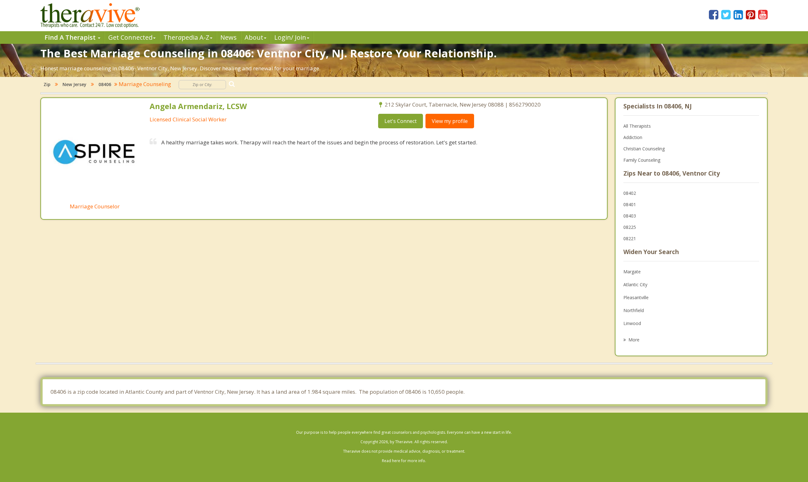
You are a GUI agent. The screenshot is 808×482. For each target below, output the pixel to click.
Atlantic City (635, 284)
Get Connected (130, 37)
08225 (629, 227)
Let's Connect (400, 121)
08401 (629, 204)
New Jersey (74, 84)
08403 (629, 216)
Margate (632, 272)
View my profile (450, 121)
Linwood (632, 323)
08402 (629, 193)
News (228, 37)
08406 (104, 84)
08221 (629, 238)
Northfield (633, 310)
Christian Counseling (644, 149)
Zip (47, 84)
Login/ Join (290, 37)
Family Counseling (641, 160)
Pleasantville (636, 297)
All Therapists (637, 126)
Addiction (632, 137)
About (254, 37)
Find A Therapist (71, 37)
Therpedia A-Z (186, 37)
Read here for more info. (404, 460)
